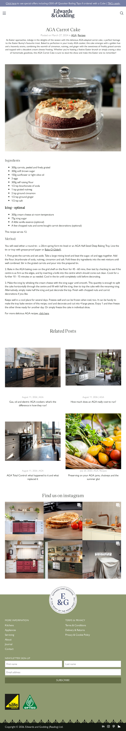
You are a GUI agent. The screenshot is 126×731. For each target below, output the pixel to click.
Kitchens (9, 625)
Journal (8, 644)
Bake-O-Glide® (53, 249)
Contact (9, 649)
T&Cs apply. (114, 3)
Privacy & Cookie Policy (77, 635)
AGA (74, 35)
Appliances (10, 630)
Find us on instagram (63, 495)
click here (44, 313)
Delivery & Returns (75, 630)
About (8, 639)
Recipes (81, 35)
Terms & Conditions (75, 625)
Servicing (9, 635)
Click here (11, 3)
